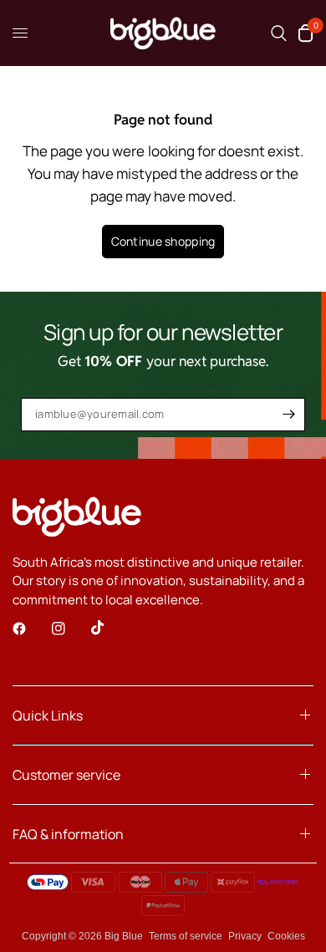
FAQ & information (68, 834)
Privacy (245, 936)
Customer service (66, 775)
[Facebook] (31, 628)
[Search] (279, 33)
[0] (303, 33)
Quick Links (48, 715)
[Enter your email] (288, 414)
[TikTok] (109, 627)
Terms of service (185, 936)
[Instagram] (70, 628)
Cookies (286, 936)
